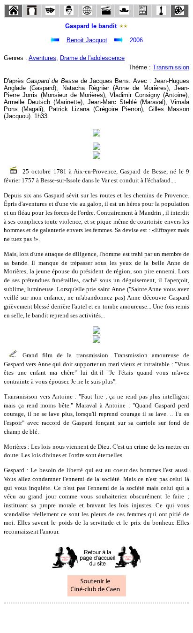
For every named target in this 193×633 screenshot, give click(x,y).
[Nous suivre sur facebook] (79, 616)
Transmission (171, 67)
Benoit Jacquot (87, 40)
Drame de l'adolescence (92, 57)
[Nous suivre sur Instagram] (114, 616)
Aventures (42, 57)
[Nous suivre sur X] (96, 616)
